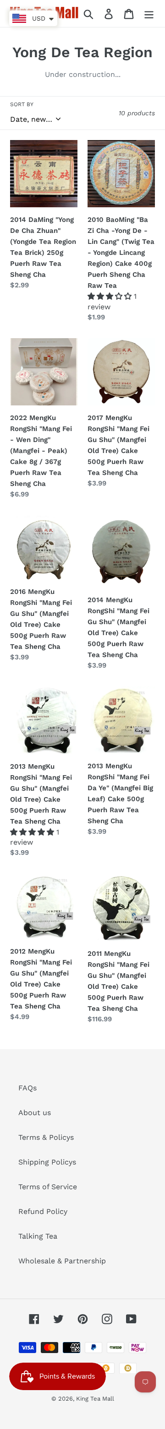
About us (34, 1112)
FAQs (27, 1088)
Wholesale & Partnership (62, 1260)
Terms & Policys (46, 1137)
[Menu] (149, 13)
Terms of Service (47, 1186)
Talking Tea (37, 1236)
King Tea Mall (95, 1398)
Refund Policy (42, 1211)
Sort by (21, 104)
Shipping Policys (47, 1162)
